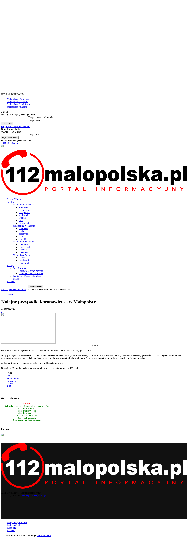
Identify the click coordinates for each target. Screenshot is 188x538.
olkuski (22, 257)
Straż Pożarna (19, 268)
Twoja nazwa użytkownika (40, 117)
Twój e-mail (34, 134)
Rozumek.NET (44, 535)
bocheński (23, 231)
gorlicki (22, 239)
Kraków (27, 404)
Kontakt (11, 281)
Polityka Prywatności (17, 522)
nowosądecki (25, 247)
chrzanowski (25, 210)
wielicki (22, 218)
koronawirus (13, 378)
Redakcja (11, 528)
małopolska (20, 289)
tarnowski (23, 228)
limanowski (24, 252)
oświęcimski (24, 212)
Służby (10, 265)
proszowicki (24, 263)
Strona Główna (14, 199)
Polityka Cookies (15, 525)
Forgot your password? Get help (16, 126)
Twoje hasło (34, 120)
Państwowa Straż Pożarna (31, 271)
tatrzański (23, 249)
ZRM (9, 386)
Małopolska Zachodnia (17, 101)
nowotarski (24, 244)
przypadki (11, 381)
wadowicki (24, 215)
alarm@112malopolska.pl (34, 495)
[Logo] (94, 194)
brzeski (22, 236)
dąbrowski (23, 233)
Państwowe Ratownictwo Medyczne (30, 276)
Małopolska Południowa (18, 104)
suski (21, 220)
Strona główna (8, 289)
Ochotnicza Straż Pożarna (31, 273)
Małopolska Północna (17, 107)
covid (9, 375)
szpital (10, 383)
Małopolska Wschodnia (18, 99)
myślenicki (24, 223)
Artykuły (11, 202)
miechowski (24, 260)
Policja (16, 279)
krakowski (23, 207)
